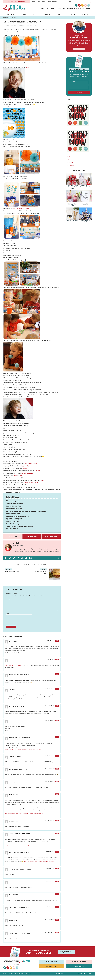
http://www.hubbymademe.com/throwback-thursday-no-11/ (39, 861)
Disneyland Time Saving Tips (85, 221)
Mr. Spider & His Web (13, 529)
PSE (42, 564)
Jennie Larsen (14, 756)
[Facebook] (76, 5)
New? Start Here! (52, 1)
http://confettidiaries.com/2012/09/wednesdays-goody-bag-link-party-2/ (24, 813)
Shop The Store (51, 966)
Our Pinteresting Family (17, 933)
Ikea (15, 478)
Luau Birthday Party (12, 524)
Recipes (81, 8)
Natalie (12, 795)
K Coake (12, 882)
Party (38, 564)
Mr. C (35, 564)
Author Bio (12, 536)
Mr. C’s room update (12, 501)
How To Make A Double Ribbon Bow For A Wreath (72, 187)
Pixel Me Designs (87, 973)
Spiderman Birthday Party (14, 518)
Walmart (25, 468)
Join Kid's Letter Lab (79, 961)
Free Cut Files (79, 966)
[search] (90, 2)
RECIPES (45, 564)
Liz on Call (14, 8)
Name (8, 613)
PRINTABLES (71, 8)
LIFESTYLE (60, 8)
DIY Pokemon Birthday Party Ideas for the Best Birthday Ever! (26, 511)
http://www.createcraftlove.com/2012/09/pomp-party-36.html (21, 845)
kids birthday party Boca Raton (13, 665)
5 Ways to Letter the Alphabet (85, 203)
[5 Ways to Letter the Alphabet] (85, 201)
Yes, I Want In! (66, 952)
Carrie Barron (14, 721)
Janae (11, 920)
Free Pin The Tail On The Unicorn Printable (85, 186)
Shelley (12, 894)
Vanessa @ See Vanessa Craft (19, 869)
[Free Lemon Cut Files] (72, 219)
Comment (9, 599)
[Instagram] (82, 5)
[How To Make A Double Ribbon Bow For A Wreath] (72, 184)
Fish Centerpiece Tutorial (21, 208)
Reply (57, 640)
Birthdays (24, 564)
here (27, 67)
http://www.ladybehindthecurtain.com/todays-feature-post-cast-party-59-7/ (25, 749)
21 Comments (33, 25)
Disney (51, 8)
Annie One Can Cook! (16, 769)
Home (33, 1)
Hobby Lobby (25, 466)
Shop (88, 8)
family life (30, 564)
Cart (68, 159)
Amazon (37, 470)
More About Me (79, 49)
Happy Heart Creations (32, 482)
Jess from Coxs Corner (17, 907)
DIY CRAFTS (42, 8)
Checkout (70, 162)
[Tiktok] (88, 5)
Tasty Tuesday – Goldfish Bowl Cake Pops (19, 526)
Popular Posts (51, 536)
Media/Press (17, 964)
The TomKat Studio (30, 463)
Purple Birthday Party (13, 513)
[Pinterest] (79, 5)
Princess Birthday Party (14, 508)
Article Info (32, 536)
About (38, 1)
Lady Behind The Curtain (17, 737)
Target (42, 480)
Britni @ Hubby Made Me (17, 674)
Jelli (11, 689)
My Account (70, 165)
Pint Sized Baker (15, 706)
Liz (10, 782)
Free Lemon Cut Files (72, 220)
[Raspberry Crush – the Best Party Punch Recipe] (72, 201)
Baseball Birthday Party (13, 506)
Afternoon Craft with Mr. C (14, 503)
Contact (44, 1)
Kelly (11, 641)
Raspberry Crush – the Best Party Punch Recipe (72, 204)
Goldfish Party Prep (12, 521)
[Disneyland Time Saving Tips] (85, 219)
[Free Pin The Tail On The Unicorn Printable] (85, 184)
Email (7, 620)
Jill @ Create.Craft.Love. (18, 834)
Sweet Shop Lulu (27, 473)
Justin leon (13, 660)
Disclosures (28, 973)
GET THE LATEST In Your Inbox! (17, 1)
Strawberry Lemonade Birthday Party (18, 516)
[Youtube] (85, 5)
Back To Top (59, 973)
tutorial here (7, 181)
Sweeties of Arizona (20, 475)
